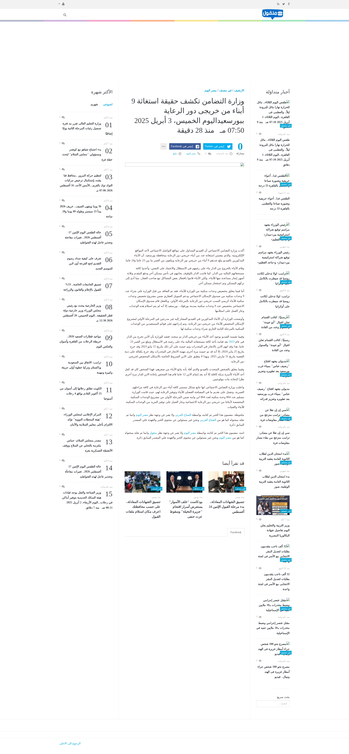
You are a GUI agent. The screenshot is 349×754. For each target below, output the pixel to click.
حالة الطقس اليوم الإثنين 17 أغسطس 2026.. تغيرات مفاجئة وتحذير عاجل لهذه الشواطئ (88, 237)
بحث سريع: (283, 697)
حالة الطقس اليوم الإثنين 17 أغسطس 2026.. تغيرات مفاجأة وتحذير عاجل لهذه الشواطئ (88, 471)
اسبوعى (107, 104)
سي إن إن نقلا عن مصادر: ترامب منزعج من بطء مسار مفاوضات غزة (273, 437)
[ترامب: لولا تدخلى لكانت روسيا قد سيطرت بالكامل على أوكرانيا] (273, 278)
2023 (231, 341)
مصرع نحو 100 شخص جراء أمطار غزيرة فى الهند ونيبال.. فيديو (274, 671)
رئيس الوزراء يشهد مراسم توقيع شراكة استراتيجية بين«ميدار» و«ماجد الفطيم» (274, 257)
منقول (153, 432)
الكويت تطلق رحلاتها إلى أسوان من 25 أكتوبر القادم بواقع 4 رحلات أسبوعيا (86, 393)
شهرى (94, 104)
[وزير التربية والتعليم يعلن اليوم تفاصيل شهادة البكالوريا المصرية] (273, 505)
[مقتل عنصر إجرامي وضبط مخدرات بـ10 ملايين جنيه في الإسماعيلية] (273, 605)
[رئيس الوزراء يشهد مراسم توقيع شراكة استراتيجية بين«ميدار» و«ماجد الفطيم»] (273, 232)
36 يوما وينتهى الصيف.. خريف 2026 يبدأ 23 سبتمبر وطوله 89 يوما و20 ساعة (86, 211)
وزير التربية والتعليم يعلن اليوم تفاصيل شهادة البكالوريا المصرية (275, 530)
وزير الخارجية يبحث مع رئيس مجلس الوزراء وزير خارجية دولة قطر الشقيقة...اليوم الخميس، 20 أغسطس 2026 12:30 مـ (87, 312)
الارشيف (239, 90)
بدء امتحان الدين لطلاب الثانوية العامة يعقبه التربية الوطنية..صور (274, 481)
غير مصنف (225, 90)
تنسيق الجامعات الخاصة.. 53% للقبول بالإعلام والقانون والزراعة (87, 286)
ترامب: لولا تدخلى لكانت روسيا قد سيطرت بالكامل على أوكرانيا (274, 301)
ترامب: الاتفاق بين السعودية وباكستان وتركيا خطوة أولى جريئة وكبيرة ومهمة (87, 367)
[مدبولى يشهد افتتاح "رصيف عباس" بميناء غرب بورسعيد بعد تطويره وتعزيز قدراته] (273, 369)
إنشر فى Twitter (214, 146)
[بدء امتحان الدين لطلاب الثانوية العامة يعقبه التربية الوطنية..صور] (273, 459)
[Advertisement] (174, 52)
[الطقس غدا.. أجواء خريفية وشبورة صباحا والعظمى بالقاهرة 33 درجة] (273, 180)
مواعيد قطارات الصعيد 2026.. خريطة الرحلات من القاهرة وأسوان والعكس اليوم (86, 341)
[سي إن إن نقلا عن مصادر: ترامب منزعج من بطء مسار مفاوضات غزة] (273, 415)
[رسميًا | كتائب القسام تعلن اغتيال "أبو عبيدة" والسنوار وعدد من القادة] (273, 322)
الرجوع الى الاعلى (70, 743)
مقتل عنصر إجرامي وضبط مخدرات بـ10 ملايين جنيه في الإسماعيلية (273, 628)
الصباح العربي (183, 414)
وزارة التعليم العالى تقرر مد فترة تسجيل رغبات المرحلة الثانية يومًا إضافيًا (87, 128)
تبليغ (175, 153)
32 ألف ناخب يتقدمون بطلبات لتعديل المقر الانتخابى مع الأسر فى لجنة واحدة (274, 582)
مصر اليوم (211, 90)
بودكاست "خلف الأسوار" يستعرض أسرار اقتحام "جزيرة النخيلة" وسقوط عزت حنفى (185, 509)
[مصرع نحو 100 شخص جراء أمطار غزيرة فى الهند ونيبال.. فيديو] (273, 649)
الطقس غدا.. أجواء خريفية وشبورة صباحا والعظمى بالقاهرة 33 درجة (274, 203)
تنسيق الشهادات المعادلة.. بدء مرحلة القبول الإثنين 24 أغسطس (226, 506)
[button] (61, 3)
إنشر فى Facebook (182, 146)
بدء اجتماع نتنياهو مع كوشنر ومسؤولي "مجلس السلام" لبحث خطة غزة (87, 154)
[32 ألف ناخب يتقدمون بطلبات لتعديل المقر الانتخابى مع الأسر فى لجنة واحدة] (273, 554)
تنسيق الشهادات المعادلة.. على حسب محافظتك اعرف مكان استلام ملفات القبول (143, 509)
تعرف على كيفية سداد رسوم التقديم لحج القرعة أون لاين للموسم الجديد (89, 263)
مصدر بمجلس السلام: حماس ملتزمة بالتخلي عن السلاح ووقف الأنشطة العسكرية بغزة (87, 445)
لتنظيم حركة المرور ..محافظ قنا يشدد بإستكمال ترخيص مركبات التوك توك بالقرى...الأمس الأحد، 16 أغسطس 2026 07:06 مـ (86, 182)
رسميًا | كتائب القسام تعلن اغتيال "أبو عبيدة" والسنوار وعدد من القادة (274, 345)
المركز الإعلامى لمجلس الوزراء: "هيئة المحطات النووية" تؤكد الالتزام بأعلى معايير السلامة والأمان (87, 419)
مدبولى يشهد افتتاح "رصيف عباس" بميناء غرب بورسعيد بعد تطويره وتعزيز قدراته (273, 393)
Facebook (235, 532)
